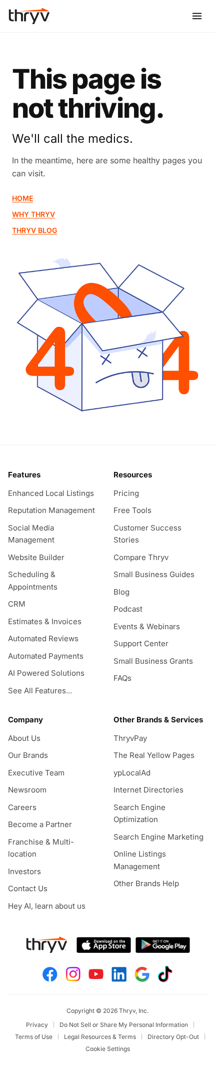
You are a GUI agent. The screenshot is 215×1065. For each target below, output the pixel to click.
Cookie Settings (108, 1048)
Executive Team (36, 772)
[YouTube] (96, 974)
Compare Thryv (141, 557)
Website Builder (36, 557)
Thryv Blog (34, 230)
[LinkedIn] (119, 974)
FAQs (123, 678)
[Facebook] (50, 974)
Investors (24, 871)
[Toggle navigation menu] (197, 16)
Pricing (126, 493)
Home (22, 198)
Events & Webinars (147, 626)
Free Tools (133, 510)
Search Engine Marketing (159, 837)
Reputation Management (51, 510)
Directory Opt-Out (173, 1036)
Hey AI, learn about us (47, 906)
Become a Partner (40, 824)
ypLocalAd (132, 772)
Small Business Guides (154, 574)
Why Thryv (33, 214)
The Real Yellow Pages (154, 755)
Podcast (128, 609)
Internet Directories (149, 789)
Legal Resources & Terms (100, 1036)
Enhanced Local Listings (51, 493)
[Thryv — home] (29, 16)
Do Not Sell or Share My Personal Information (124, 1024)
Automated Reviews (43, 638)
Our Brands (28, 755)
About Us (24, 738)
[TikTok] (165, 974)
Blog (122, 592)
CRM (17, 604)
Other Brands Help (146, 883)
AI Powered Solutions (46, 673)
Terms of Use (33, 1036)
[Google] (142, 974)
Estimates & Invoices (45, 621)
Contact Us (28, 888)
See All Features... (40, 690)
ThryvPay (130, 738)
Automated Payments (46, 656)
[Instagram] (73, 974)
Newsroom (27, 789)
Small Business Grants (153, 661)
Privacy (37, 1024)
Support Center (141, 643)
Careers (22, 807)
